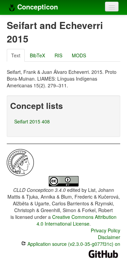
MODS (79, 55)
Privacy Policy (105, 230)
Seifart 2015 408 (32, 121)
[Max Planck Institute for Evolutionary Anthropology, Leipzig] (20, 161)
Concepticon (36, 6)
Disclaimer (109, 237)
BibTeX (37, 55)
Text (15, 55)
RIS (58, 55)
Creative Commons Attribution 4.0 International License (77, 220)
